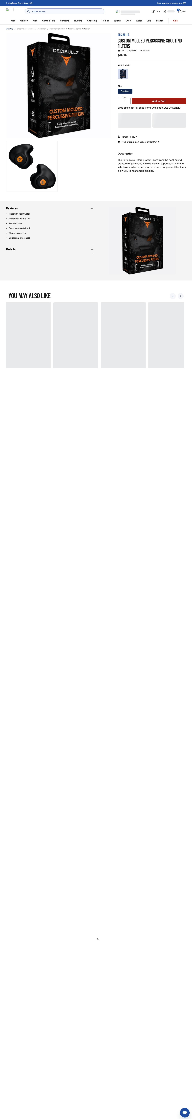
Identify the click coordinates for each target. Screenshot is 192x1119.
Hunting (78, 21)
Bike (149, 21)
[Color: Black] (123, 74)
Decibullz (123, 35)
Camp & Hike (48, 21)
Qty (124, 97)
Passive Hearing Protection (79, 29)
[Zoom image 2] (32, 166)
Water (139, 21)
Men (13, 21)
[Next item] (181, 296)
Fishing (105, 21)
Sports (117, 21)
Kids (35, 21)
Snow (128, 21)
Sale (175, 21)
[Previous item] (173, 296)
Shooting (92, 21)
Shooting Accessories (25, 29)
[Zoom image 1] (58, 85)
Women (24, 21)
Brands (160, 21)
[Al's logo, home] (10, 11)
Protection (42, 29)
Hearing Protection (57, 29)
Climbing (64, 21)
